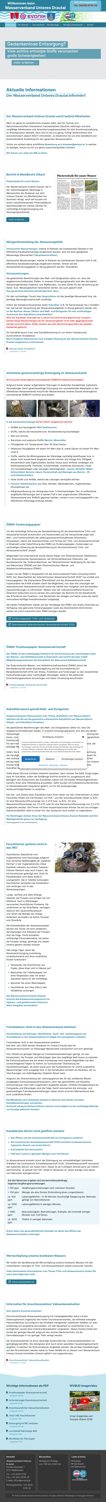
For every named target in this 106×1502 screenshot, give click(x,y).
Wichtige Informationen (73, 25)
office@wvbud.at (22, 1480)
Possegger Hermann (85, 1496)
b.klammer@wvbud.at (73, 144)
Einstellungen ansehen (72, 759)
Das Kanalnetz (39, 25)
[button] (83, 737)
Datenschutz (43, 765)
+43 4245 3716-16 (28, 1486)
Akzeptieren (30, 759)
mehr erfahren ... (25, 62)
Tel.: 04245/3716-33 (85, 5)
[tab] (50, 76)
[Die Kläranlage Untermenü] (61, 25)
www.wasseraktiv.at (23, 1282)
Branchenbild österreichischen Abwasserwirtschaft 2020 (43, 624)
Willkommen (11, 25)
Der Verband (23, 25)
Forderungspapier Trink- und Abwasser (33, 618)
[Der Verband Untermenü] (30, 25)
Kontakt (90, 25)
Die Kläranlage (53, 25)
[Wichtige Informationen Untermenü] (84, 25)
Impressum (63, 765)
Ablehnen (50, 759)
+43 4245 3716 (18, 1474)
